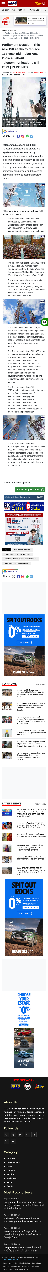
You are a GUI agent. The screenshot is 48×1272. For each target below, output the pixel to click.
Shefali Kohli (39, 73)
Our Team (35, 1266)
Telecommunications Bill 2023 (17, 554)
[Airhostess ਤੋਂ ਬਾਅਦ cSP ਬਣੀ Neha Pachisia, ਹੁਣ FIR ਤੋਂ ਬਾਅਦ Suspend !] (7, 837)
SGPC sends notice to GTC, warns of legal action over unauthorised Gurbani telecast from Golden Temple (31, 706)
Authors (6, 1266)
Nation (13, 31)
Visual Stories (35, 10)
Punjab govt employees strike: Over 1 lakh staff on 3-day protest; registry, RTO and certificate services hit (31, 756)
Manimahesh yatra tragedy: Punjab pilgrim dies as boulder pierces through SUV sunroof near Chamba (31, 744)
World (9, 1182)
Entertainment (13, 1162)
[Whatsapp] (27, 136)
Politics (21, 10)
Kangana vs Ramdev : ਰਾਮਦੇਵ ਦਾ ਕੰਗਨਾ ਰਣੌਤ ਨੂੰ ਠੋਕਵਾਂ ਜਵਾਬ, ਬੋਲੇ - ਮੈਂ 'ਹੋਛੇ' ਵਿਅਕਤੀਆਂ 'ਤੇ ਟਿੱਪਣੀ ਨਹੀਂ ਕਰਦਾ (31, 825)
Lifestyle (11, 1170)
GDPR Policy (20, 1269)
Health (10, 1166)
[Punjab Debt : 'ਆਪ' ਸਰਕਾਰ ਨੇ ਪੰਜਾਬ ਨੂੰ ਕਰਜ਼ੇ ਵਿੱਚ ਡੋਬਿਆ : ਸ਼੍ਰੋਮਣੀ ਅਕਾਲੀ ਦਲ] (7, 859)
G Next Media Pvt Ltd (10, 1260)
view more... (40, 684)
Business (11, 1158)
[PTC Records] (27, 1086)
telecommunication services (16, 563)
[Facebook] (18, 136)
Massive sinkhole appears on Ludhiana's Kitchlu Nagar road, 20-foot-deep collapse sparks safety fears (31, 693)
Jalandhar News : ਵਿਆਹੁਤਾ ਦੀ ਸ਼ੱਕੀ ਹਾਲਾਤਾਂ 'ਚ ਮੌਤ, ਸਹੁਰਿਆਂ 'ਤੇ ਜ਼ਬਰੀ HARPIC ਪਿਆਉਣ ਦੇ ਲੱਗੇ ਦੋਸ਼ (30, 847)
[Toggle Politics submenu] (26, 10)
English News (8, 10)
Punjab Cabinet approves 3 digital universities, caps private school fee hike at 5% (31, 732)
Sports (10, 1186)
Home (4, 31)
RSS (28, 1269)
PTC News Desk (19, 73)
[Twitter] (13, 137)
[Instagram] (23, 136)
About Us (13, 1263)
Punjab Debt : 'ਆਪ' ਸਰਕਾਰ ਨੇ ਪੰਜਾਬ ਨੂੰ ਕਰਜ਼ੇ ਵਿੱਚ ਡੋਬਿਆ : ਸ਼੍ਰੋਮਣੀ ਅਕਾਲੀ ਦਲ (31, 858)
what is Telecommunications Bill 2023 (21, 559)
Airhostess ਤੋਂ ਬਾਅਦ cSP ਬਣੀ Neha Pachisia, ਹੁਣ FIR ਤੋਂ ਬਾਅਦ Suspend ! (31, 835)
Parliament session (22, 550)
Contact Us (15, 1266)
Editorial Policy (24, 1263)
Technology (12, 1178)
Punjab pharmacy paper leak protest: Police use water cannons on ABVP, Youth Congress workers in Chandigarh (31, 720)
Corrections (36, 1263)
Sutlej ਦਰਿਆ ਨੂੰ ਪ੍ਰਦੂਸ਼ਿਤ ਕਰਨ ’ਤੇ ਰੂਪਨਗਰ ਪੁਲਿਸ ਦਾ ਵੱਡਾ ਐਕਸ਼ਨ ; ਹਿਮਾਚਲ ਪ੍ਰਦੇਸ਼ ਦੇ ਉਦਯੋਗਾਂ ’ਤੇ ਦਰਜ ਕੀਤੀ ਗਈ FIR (31, 871)
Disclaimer (26, 1266)
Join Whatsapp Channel (27, 489)
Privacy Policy (8, 1269)
